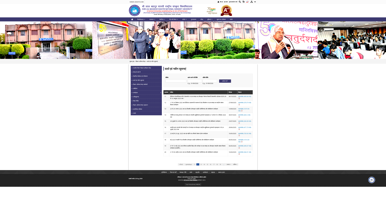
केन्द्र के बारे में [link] (136, 72)
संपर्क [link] (231, 19)
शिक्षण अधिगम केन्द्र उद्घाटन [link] (140, 105)
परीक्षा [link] (201, 19)
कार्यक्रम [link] (135, 93)
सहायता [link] (213, 172)
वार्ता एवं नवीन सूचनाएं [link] (138, 80)
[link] (240, 2)
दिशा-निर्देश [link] (136, 101)
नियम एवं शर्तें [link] (173, 172)
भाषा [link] (255, 2)
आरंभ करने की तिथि (193, 77)
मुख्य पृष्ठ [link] (132, 61)
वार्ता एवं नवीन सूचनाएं (175, 69)
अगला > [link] (229, 164)
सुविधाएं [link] (209, 19)
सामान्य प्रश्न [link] (221, 172)
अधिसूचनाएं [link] (136, 97)
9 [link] (220, 164)
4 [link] (204, 164)
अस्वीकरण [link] (205, 172)
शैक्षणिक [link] (161, 19)
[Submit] (225, 81)
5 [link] (207, 164)
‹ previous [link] (188, 164)
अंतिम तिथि (205, 77)
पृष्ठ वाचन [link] (226, 2)
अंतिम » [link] (235, 164)
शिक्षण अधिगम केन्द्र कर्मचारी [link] (140, 84)
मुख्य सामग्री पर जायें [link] (233, 2)
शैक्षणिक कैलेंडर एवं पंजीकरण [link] (140, 76)
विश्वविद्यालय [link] (140, 19)
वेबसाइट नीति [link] (183, 172)
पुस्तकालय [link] (193, 19)
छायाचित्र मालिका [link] (137, 109)
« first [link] (181, 164)
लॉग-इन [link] (221, 2)
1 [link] (194, 164)
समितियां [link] (135, 88)
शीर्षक (166, 77)
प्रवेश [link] (183, 19)
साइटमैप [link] (197, 172)
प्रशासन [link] (151, 19)
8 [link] (217, 164)
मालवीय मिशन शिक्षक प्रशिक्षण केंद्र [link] (142, 68)
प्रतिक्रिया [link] (164, 172)
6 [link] (210, 164)
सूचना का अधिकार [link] (221, 19)
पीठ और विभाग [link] (172, 19)
